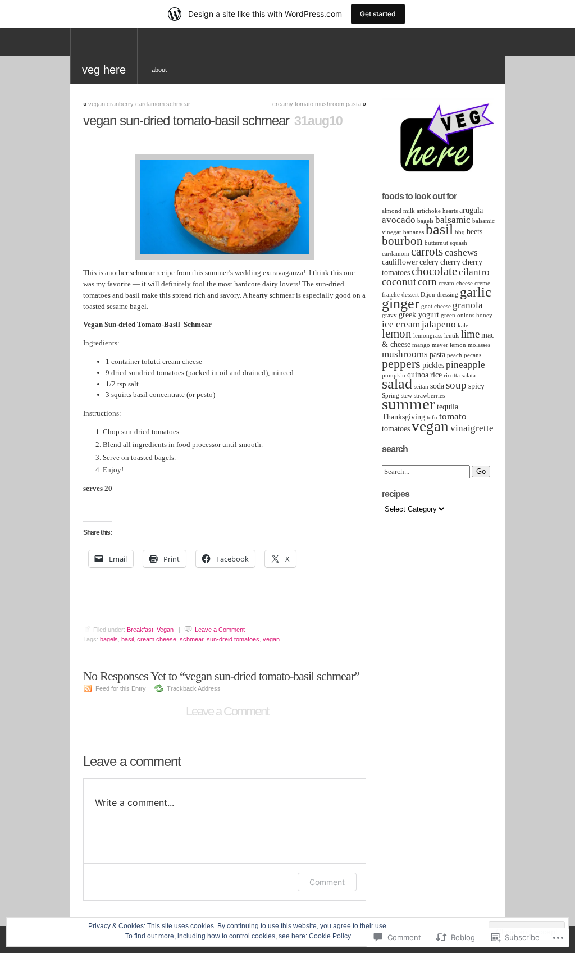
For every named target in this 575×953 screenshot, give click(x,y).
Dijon (428, 294)
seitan (421, 387)
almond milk (398, 211)
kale (463, 325)
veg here (104, 69)
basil (127, 639)
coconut (399, 282)
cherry (450, 262)
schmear (191, 639)
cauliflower (400, 262)
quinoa (417, 375)
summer (408, 404)
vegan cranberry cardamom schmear (139, 104)
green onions (457, 315)
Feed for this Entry (120, 688)
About (159, 69)
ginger (400, 303)
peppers (401, 364)
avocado (399, 220)
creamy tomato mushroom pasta (316, 104)
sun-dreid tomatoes (233, 639)
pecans (472, 355)
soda (437, 386)
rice (436, 375)
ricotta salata (460, 375)
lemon (397, 333)
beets (474, 231)
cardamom (395, 253)
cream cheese (156, 639)
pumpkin (393, 375)
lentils (451, 335)
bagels (109, 639)
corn (427, 282)
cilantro (474, 272)
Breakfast (140, 629)
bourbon (402, 241)
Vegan (165, 629)
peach (454, 355)
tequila (447, 407)
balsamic (453, 220)
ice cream (401, 324)
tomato (453, 416)
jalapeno (439, 324)
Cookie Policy (330, 936)
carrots (427, 251)
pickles (433, 365)
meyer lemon (449, 345)
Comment (327, 882)
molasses (479, 345)
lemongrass (427, 335)
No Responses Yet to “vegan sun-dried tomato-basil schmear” (221, 676)
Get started (378, 14)
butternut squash (446, 243)
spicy (476, 386)
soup (456, 385)
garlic (475, 292)
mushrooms (405, 354)
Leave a (220, 629)
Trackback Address (194, 688)
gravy (389, 315)
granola (468, 305)
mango (421, 345)
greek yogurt (419, 315)
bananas (413, 232)
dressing (447, 294)
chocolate (434, 271)
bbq (460, 232)
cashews (461, 252)
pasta (437, 354)
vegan (271, 639)
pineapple (465, 364)
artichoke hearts (437, 211)
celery (429, 262)
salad (397, 384)
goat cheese (436, 306)
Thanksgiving (403, 417)
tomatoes (396, 429)
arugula (471, 210)
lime (470, 334)
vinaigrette (472, 428)
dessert (410, 294)
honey (484, 315)
